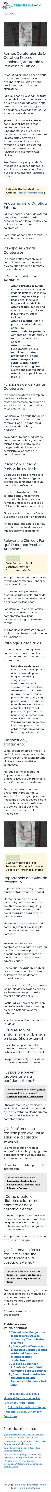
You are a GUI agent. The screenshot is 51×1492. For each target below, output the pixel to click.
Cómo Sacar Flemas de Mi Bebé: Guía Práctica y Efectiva (22, 1449)
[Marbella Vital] (21, 5)
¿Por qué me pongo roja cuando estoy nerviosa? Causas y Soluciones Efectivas (23, 1456)
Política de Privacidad (26, 1484)
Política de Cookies (29, 1488)
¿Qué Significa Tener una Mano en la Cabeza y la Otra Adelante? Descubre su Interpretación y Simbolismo (29, 1353)
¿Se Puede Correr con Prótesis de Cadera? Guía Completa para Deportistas (29, 1367)
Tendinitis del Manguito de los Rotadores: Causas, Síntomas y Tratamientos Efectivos (28, 1338)
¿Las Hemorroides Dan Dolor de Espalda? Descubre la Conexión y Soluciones (24, 1436)
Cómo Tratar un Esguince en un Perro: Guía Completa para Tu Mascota (25, 1443)
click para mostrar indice (31, 192)
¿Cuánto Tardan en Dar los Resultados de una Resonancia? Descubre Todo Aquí (29, 1380)
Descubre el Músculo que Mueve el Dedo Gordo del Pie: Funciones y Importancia (22, 1398)
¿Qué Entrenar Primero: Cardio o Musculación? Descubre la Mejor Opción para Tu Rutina (23, 1464)
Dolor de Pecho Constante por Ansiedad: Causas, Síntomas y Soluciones (25, 1412)
